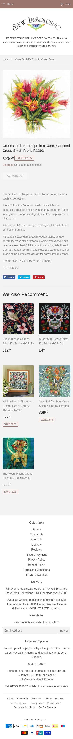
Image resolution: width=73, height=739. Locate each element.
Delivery (37, 544)
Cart (67, 4)
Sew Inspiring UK (37, 719)
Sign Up (64, 630)
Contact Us (36, 534)
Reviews (36, 549)
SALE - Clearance (37, 574)
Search (36, 529)
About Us (36, 539)
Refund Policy (36, 564)
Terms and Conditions (36, 569)
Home (5, 59)
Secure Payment (36, 554)
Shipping (8, 164)
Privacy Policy (36, 559)
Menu (10, 4)
